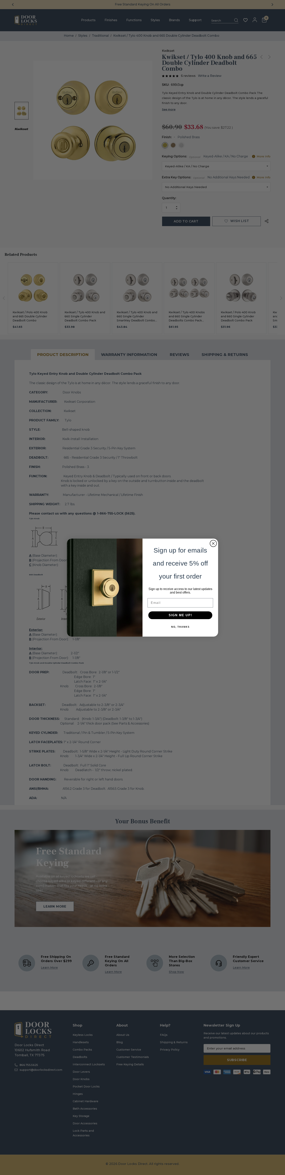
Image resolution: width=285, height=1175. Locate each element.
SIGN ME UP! (180, 615)
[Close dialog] (213, 543)
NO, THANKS (180, 627)
